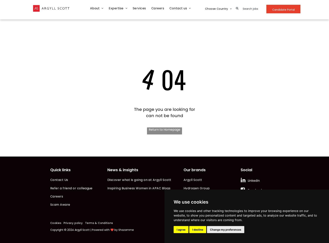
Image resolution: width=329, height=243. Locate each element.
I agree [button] (181, 229)
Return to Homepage (164, 129)
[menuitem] (96, 8)
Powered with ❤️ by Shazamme (113, 230)
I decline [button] (197, 229)
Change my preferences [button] (225, 229)
